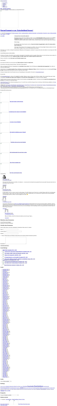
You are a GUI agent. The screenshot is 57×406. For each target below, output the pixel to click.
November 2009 (5, 332)
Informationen (2, 389)
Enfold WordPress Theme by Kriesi (18, 399)
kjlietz (8, 34)
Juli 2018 (4, 271)
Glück (41, 387)
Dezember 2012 (5, 296)
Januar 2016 (5, 273)
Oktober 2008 (5, 345)
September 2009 (5, 334)
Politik (26, 389)
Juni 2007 (4, 361)
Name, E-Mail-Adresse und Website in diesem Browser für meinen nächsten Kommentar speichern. (19, 235)
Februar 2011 (5, 317)
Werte (5, 390)
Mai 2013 (4, 291)
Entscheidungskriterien (13, 387)
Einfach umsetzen (15, 33)
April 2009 (5, 339)
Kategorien (2, 395)
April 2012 (5, 303)
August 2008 (5, 347)
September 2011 (5, 310)
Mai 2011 (4, 314)
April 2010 (5, 327)
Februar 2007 (5, 365)
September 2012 (5, 298)
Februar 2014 (5, 283)
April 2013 (5, 292)
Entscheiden (25, 386)
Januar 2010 (5, 330)
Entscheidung (38, 386)
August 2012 (5, 299)
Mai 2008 (4, 350)
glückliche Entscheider (32, 33)
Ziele (9, 390)
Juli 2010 (4, 324)
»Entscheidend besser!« (40, 72)
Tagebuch (34, 389)
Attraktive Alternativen (10, 386)
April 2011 (4, 315)
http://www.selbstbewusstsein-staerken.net (22, 203)
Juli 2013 (4, 290)
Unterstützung (48, 389)
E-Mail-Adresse (3, 231)
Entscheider (30, 386)
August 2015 (5, 277)
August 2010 (5, 323)
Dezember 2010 (5, 319)
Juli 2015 (4, 278)
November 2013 (5, 286)
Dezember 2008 (5, 343)
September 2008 (5, 346)
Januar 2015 (5, 281)
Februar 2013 (5, 294)
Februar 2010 (5, 329)
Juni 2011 (4, 313)
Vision (2, 390)
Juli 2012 (4, 300)
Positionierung (29, 389)
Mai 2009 (4, 338)
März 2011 (4, 316)
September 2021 (5, 269)
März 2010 (5, 328)
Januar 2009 (5, 342)
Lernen (48, 33)
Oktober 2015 (5, 276)
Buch (19, 386)
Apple (3, 386)
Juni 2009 (4, 337)
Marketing (15, 389)
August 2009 (5, 335)
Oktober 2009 (5, 333)
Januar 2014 (5, 284)
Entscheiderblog (8, 399)
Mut (24, 389)
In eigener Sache (52, 387)
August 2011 (5, 311)
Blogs (17, 386)
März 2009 (5, 340)
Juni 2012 (4, 301)
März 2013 (5, 293)
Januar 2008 (5, 354)
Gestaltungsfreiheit (24, 33)
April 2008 (5, 351)
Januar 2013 (5, 295)
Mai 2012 (4, 302)
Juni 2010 (4, 325)
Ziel (7, 390)
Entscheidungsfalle (46, 386)
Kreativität (45, 33)
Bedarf (15, 386)
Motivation (21, 389)
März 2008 (5, 352)
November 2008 (5, 344)
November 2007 (5, 356)
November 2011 (5, 308)
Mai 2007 (4, 362)
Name (1, 229)
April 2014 (5, 282)
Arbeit (5, 386)
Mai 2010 (4, 326)
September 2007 (5, 358)
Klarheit (5, 389)
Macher (12, 389)
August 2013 (5, 289)
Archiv (1, 381)
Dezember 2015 (5, 274)
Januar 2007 (5, 366)
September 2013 (5, 288)
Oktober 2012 (5, 297)
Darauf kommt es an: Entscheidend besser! (16, 30)
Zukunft (4, 34)
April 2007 (5, 363)
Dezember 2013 (5, 285)
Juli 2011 (4, 312)
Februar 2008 (5, 353)
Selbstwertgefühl (53, 33)
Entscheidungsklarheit (4, 387)
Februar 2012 (5, 305)
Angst (1, 386)
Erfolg (20, 33)
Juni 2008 (4, 349)
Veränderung (52, 389)
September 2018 (5, 270)
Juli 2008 (4, 348)
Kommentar (2, 243)
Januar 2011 (5, 318)
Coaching (21, 386)
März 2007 (5, 364)
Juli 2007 (4, 360)
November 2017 (5, 272)
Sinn (1, 34)
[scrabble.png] (9, 27)
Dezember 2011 (5, 307)
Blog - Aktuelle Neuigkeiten (5, 8)
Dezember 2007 (5, 355)
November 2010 (5, 320)
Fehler (25, 387)
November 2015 (5, 275)
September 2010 (5, 322)
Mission (18, 389)
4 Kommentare (8, 33)
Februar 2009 (5, 341)
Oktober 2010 (5, 321)
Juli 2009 (4, 336)
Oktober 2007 (5, 357)
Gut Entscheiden (40, 33)
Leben (10, 389)
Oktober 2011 (5, 309)
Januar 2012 (5, 306)
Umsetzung (38, 389)
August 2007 (5, 359)
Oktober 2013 (5, 287)
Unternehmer (43, 389)
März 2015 (5, 279)
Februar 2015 (5, 280)
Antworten (4, 184)
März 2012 (5, 304)
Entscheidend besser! (4, 82)
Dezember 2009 (5, 331)
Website (1, 233)
